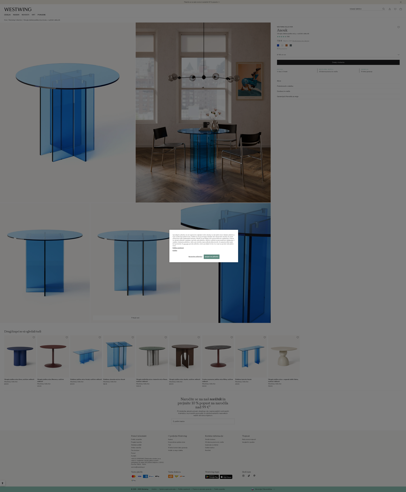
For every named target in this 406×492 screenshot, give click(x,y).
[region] (203, 246)
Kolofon (175, 250)
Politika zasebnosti (178, 248)
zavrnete (186, 244)
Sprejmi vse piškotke (211, 256)
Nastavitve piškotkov (195, 256)
